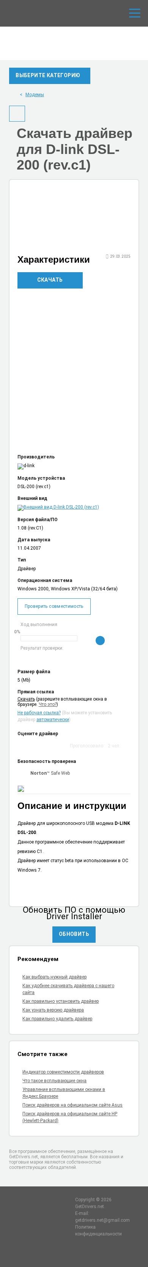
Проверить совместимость (54, 606)
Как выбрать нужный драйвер (54, 977)
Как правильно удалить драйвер (57, 1018)
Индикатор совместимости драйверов (63, 1072)
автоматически (52, 719)
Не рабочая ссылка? (39, 712)
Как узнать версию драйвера (53, 1010)
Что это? (48, 704)
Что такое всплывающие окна (54, 1080)
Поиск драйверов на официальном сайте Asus (72, 1105)
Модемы (34, 94)
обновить (74, 934)
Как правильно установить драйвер (60, 1001)
